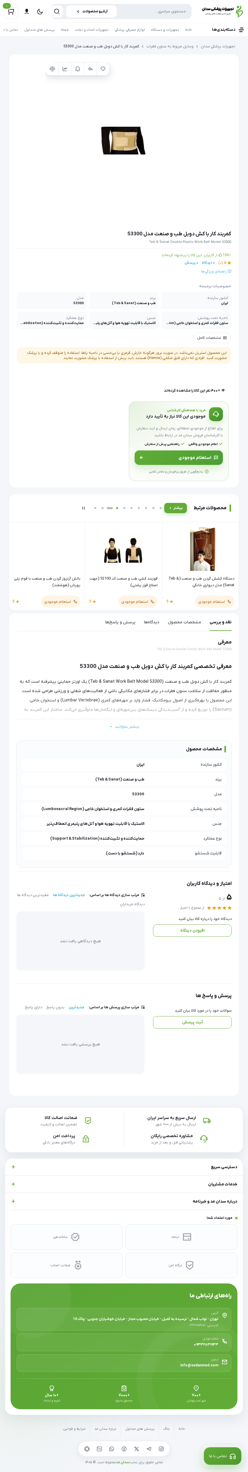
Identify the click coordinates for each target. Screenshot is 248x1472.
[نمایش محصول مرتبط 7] (138, 508)
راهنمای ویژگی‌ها (214, 271)
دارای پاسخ (33, 1007)
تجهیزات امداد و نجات (92, 29)
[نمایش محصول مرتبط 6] (131, 508)
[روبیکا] (86, 1448)
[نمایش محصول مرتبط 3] (109, 508)
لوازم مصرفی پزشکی (130, 29)
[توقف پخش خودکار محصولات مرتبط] (83, 508)
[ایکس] (136, 1448)
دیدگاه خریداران (132, 904)
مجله (65, 29)
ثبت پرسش (192, 1022)
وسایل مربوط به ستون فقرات (170, 46)
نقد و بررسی (221, 622)
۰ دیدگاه (208, 262)
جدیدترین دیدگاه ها (69, 895)
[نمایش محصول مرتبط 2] (102, 508)
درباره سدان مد (105, 1429)
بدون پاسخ (55, 1007)
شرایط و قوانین (74, 1429)
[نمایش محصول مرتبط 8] (146, 508)
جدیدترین (76, 1007)
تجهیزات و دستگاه (165, 29)
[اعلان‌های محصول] (77, 68)
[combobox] (121, 11)
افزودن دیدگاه (192, 930)
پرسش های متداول (39, 29)
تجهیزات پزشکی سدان (218, 46)
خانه (188, 29)
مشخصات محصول (184, 622)
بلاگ (166, 1429)
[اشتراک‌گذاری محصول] (90, 68)
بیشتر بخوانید (127, 726)
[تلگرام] (148, 1448)
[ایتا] (99, 1448)
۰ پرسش (191, 262)
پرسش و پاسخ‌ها (120, 622)
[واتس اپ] (111, 1448)
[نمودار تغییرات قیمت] (64, 68)
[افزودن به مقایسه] (52, 68)
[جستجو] (57, 11)
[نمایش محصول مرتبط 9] (153, 508)
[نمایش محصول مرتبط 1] (95, 508)
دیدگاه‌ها (151, 622)
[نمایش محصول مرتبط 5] (124, 508)
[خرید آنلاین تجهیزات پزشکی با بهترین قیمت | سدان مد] (220, 11)
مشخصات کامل (209, 337)
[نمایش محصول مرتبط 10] (160, 508)
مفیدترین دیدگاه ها (33, 895)
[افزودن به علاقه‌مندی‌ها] (102, 68)
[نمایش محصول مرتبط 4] (117, 508)
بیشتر (178, 508)
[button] (124, 140)
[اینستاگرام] (161, 1448)
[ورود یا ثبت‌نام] (26, 11)
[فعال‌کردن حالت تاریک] (40, 11)
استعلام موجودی (194, 458)
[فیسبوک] (124, 1448)
